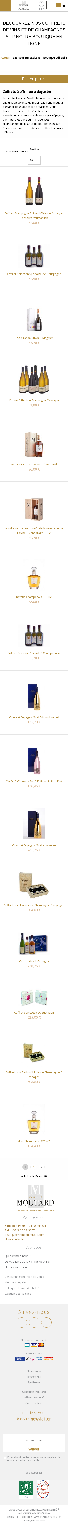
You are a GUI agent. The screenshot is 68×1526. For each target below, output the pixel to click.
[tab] (34, 78)
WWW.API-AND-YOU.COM (45, 1517)
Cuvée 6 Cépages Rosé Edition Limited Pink (34, 781)
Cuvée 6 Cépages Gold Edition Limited (34, 717)
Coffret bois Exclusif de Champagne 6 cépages (34, 905)
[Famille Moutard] (23, 5)
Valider (34, 1449)
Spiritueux (34, 1382)
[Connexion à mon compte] (50, 5)
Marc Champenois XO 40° (34, 1141)
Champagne (34, 1371)
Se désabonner (34, 1472)
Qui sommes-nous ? (18, 1256)
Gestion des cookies (18, 1293)
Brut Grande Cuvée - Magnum (34, 338)
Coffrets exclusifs (34, 1397)
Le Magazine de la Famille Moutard (27, 1261)
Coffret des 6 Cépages (34, 961)
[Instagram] (46, 1322)
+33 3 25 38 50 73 (24, 1230)
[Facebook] (22, 1322)
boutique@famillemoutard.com (24, 1235)
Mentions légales (16, 1282)
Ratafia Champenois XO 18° (34, 597)
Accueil (5, 57)
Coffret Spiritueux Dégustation (34, 1012)
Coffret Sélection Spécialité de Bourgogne (34, 274)
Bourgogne (34, 1376)
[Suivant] (41, 1168)
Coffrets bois (34, 1403)
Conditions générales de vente (25, 1276)
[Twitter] (34, 1322)
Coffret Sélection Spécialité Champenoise (34, 653)
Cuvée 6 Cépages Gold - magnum (34, 845)
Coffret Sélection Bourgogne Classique (34, 400)
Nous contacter (15, 1239)
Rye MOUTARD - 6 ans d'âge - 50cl (34, 464)
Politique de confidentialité (22, 1288)
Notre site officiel (16, 1267)
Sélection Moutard (34, 1392)
